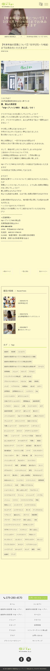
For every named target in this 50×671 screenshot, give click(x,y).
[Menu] (46, 4)
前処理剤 (34, 515)
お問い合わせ (27, 376)
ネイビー (20, 544)
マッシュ (20, 495)
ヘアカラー (7, 406)
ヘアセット (7, 515)
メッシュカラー (9, 534)
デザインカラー (29, 539)
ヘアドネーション (31, 544)
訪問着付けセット (18, 391)
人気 (23, 406)
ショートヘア (15, 436)
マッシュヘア (38, 470)
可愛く (6, 436)
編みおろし (17, 515)
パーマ (28, 450)
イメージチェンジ (20, 470)
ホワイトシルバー (23, 396)
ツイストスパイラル (27, 500)
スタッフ (23, 371)
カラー (39, 386)
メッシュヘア (30, 495)
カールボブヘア (22, 441)
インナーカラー (32, 406)
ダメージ (26, 515)
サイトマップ (38, 641)
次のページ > (43, 271)
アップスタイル (37, 510)
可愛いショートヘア (10, 426)
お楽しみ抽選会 (25, 475)
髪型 (33, 549)
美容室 (13, 352)
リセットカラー (9, 455)
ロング (27, 549)
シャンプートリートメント (12, 525)
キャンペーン (39, 455)
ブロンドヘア (17, 520)
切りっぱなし (34, 529)
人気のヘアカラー (38, 416)
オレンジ (39, 539)
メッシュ (7, 500)
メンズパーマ (18, 505)
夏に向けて (37, 445)
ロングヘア (7, 510)
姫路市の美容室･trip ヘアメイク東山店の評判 (17, 361)
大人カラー (21, 460)
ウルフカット (34, 490)
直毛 (30, 470)
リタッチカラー (37, 450)
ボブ (41, 406)
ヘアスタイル (15, 386)
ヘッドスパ (20, 480)
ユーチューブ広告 (27, 436)
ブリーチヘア (8, 465)
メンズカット (8, 485)
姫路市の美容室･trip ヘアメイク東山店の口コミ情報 (19, 356)
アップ (13, 554)
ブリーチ (7, 520)
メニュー (15, 371)
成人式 (32, 386)
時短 (37, 500)
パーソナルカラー (9, 416)
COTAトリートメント (10, 529)
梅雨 (16, 465)
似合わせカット (9, 480)
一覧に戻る (25, 271)
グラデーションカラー (31, 431)
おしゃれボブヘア (9, 441)
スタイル (23, 381)
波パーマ (7, 475)
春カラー (35, 411)
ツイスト (15, 500)
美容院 (36, 381)
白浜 (16, 485)
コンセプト (21, 352)
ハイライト (29, 391)
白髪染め (25, 386)
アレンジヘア (8, 421)
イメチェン (23, 529)
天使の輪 (25, 455)
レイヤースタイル (30, 505)
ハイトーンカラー (9, 396)
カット (41, 465)
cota (35, 520)
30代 (38, 549)
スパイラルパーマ (9, 495)
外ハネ (28, 510)
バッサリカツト (21, 534)
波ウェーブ (27, 411)
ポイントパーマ (20, 421)
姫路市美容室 (8, 411)
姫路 (30, 381)
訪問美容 (7, 391)
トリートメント (31, 480)
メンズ (6, 386)
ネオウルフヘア (24, 426)
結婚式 (6, 554)
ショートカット (9, 490)
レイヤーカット (18, 510)
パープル (39, 495)
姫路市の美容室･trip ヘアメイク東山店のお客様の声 (19, 366)
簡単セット (7, 505)
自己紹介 (29, 445)
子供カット (32, 534)
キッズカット (8, 539)
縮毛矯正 (23, 465)
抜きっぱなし (28, 520)
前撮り (39, 441)
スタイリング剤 (18, 450)
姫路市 (6, 352)
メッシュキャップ (9, 460)
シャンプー (20, 445)
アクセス (31, 371)
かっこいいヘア (9, 431)
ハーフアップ (8, 549)
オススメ (19, 431)
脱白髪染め (7, 450)
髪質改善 (41, 480)
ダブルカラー (8, 470)
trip (37, 391)
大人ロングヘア (9, 445)
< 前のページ (7, 271)
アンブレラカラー (9, 544)
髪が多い (15, 475)
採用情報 (7, 371)
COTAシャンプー (28, 525)
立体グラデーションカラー (12, 401)
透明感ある (26, 401)
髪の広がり (32, 465)
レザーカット (36, 426)
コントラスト (32, 460)
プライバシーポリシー (11, 381)
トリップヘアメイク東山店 (12, 376)
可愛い (32, 441)
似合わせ (38, 436)
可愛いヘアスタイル (27, 485)
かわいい (16, 406)
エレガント (18, 539)
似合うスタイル (32, 421)
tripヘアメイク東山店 (24, 416)
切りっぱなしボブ (22, 490)
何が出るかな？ (37, 475)
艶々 (18, 455)
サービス (41, 366)
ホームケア (18, 549)
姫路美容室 (36, 401)
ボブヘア (18, 411)
